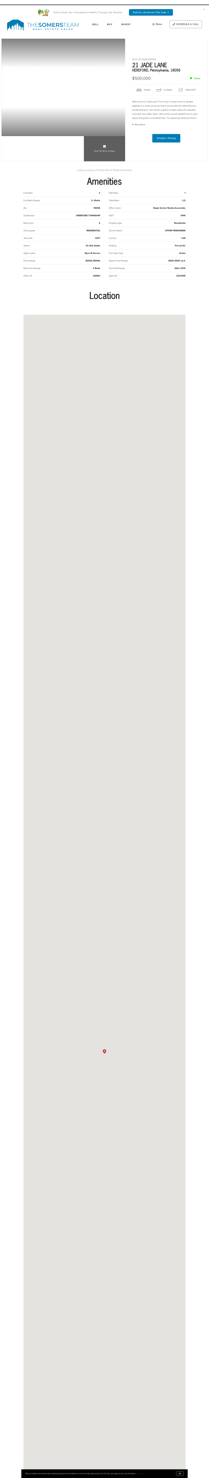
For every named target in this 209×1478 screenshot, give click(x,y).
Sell (95, 24)
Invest (126, 24)
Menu (159, 24)
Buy (109, 24)
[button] (104, 1051)
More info (139, 1473)
